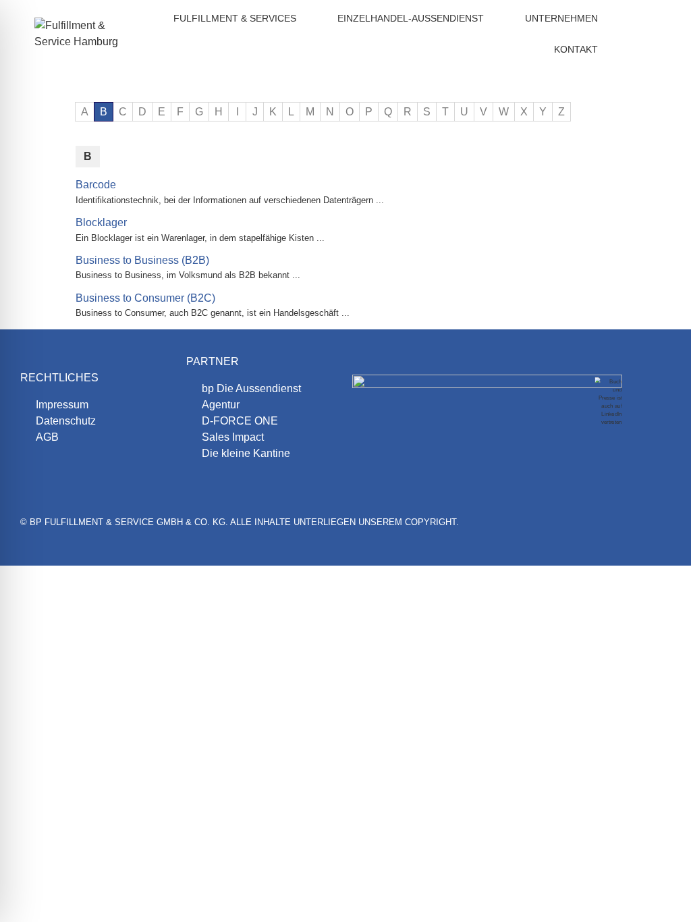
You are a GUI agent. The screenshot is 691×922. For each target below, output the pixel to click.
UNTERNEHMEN (561, 18)
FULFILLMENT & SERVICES (234, 18)
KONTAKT (576, 49)
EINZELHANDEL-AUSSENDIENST (410, 18)
